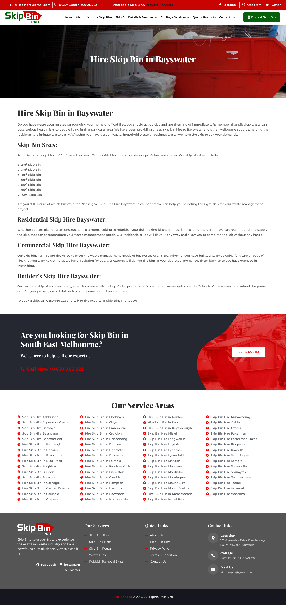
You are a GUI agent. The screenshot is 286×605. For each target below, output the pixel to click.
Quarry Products (204, 17)
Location (228, 536)
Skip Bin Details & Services (134, 17)
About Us (82, 17)
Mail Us (226, 567)
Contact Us (227, 17)
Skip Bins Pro (122, 597)
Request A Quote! (159, 5)
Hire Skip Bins (102, 17)
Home (68, 17)
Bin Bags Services (173, 17)
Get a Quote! (248, 352)
